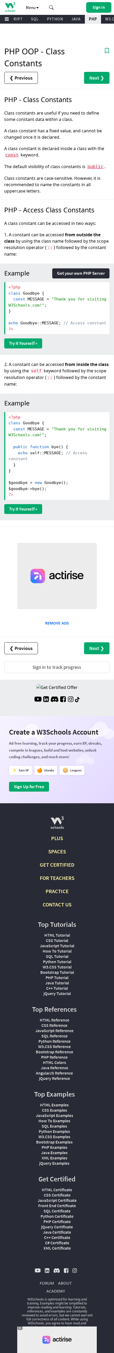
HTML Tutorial (57, 935)
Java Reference (54, 1067)
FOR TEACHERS (57, 878)
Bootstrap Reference (54, 1051)
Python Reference (54, 1041)
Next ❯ (96, 78)
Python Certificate (57, 1216)
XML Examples (54, 1157)
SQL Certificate (57, 1211)
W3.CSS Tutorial (57, 967)
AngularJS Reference (54, 1073)
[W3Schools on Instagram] (70, 700)
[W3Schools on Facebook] (63, 700)
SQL (35, 18)
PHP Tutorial (57, 977)
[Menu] (7, 19)
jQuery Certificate (57, 1226)
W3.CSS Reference (54, 1046)
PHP (93, 18)
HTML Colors (54, 1062)
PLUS (57, 838)
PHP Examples (54, 1147)
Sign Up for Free (29, 786)
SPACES (57, 851)
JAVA (76, 18)
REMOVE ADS (57, 623)
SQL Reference (54, 1035)
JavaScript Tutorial (57, 945)
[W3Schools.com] (57, 825)
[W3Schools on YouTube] (38, 700)
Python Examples (54, 1131)
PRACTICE (57, 891)
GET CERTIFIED (57, 864)
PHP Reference (54, 1057)
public (95, 166)
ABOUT (65, 1283)
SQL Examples (54, 1126)
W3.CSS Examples (54, 1136)
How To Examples (54, 1120)
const (12, 155)
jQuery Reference (54, 1078)
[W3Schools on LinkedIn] (46, 700)
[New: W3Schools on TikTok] (77, 700)
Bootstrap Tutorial (57, 972)
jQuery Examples (54, 1163)
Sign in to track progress (57, 667)
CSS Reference (54, 1025)
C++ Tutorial (57, 988)
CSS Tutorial (57, 940)
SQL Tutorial (57, 956)
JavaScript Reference (54, 1030)
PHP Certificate (57, 1221)
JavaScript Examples (54, 1115)
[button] (51, 7)
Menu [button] (31, 7)
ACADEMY (55, 1291)
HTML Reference (54, 1020)
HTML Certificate (57, 1189)
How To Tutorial (57, 951)
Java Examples (54, 1152)
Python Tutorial (57, 961)
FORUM (47, 1283)
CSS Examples (54, 1110)
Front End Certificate (57, 1205)
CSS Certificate (57, 1195)
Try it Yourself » (23, 343)
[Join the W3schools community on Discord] (54, 700)
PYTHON (55, 18)
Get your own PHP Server (81, 273)
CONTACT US (57, 904)
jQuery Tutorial (57, 993)
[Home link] (10, 7)
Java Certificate (57, 1232)
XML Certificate (57, 1248)
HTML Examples (54, 1104)
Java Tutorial (57, 982)
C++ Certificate (57, 1237)
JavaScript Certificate (57, 1200)
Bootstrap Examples (54, 1142)
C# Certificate (57, 1242)
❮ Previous (21, 78)
